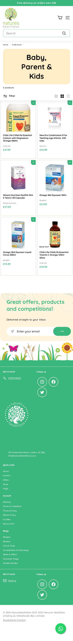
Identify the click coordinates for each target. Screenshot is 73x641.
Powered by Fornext (14, 620)
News (5, 484)
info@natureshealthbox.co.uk (22, 456)
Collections (17, 45)
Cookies (6, 519)
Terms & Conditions (12, 506)
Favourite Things (11, 559)
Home (5, 45)
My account (8, 523)
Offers (6, 480)
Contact (7, 475)
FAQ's (5, 488)
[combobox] (36, 33)
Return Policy (9, 515)
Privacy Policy (9, 510)
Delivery (7, 502)
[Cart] (60, 17)
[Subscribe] (62, 331)
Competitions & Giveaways (15, 550)
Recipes (6, 537)
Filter (11, 95)
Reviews (6, 541)
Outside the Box (10, 563)
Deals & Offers (10, 554)
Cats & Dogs (9, 545)
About (6, 471)
